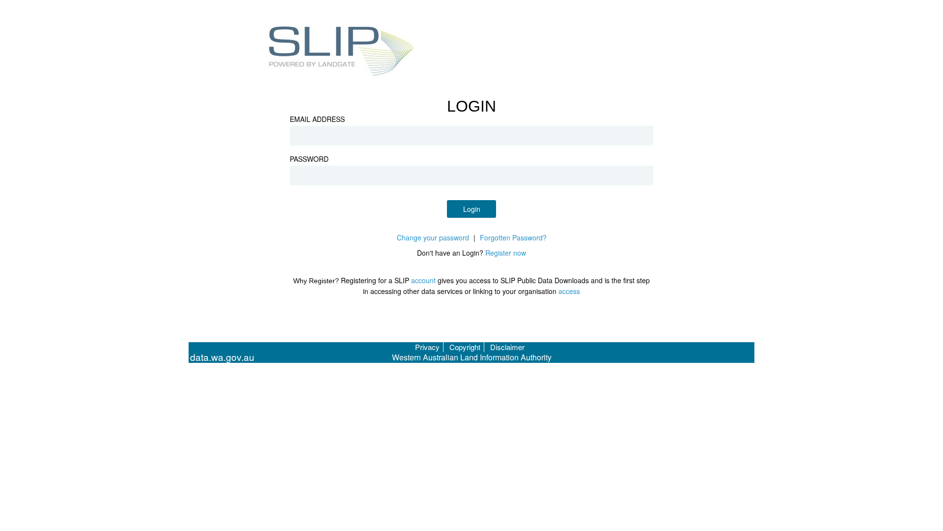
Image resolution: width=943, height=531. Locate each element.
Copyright (464, 347)
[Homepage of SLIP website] (341, 53)
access (569, 291)
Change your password (433, 237)
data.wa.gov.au (222, 357)
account (423, 280)
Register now (505, 253)
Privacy (427, 347)
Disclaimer (507, 347)
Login (471, 209)
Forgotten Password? (513, 237)
